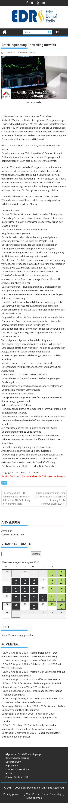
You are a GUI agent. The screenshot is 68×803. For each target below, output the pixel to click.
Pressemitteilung (27, 52)
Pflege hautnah (47, 660)
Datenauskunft (13, 761)
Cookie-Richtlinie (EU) (13, 534)
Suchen (35, 554)
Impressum (11, 765)
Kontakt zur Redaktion (17, 769)
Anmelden (6, 530)
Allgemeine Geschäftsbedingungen (24, 754)
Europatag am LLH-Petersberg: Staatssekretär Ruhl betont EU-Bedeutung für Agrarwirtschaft (16, 498)
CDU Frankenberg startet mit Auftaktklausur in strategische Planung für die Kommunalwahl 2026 (50, 498)
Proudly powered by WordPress (21, 794)
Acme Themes (34, 797)
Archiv (8, 773)
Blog (4, 483)
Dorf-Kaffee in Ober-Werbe (45, 679)
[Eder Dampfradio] (4, 32)
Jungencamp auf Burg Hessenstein (20, 709)
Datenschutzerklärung (17, 757)
